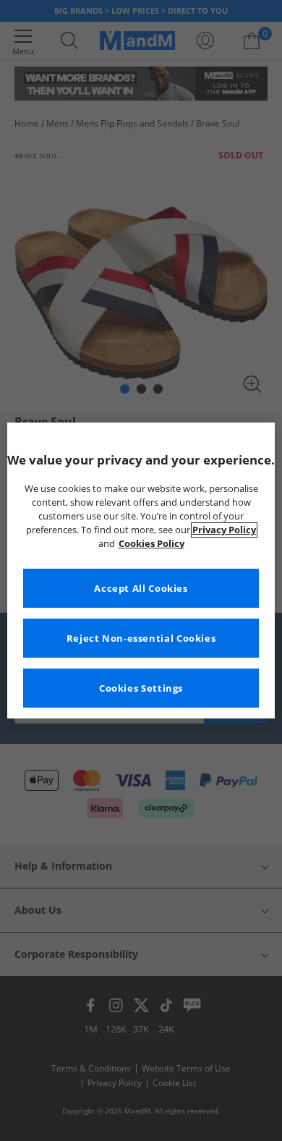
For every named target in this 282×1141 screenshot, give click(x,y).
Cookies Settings (141, 688)
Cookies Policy (151, 544)
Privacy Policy (224, 530)
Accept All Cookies (140, 588)
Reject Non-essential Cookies (141, 638)
